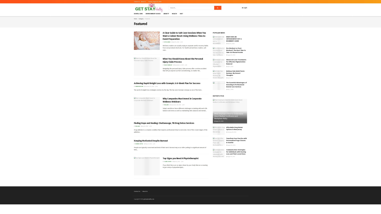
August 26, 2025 (231, 55)
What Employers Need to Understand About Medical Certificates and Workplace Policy (228, 116)
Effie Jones (167, 42)
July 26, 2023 (145, 126)
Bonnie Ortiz (139, 144)
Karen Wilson (139, 86)
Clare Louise (167, 161)
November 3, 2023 (179, 65)
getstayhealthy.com (149, 199)
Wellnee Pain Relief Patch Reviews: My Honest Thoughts (235, 73)
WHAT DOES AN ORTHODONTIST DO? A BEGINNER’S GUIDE (234, 39)
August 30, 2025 (219, 121)
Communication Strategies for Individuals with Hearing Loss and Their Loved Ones (236, 152)
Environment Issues (153, 14)
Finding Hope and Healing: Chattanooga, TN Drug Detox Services (164, 123)
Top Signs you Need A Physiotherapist (180, 158)
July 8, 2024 (230, 78)
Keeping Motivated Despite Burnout (151, 140)
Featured (147, 19)
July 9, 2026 (230, 66)
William (166, 105)
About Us (143, 1)
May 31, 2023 (148, 144)
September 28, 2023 (175, 105)
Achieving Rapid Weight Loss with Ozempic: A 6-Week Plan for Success (167, 83)
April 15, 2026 (175, 42)
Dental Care (138, 14)
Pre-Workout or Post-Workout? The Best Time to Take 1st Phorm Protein (236, 50)
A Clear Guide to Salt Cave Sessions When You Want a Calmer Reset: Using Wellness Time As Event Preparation (184, 36)
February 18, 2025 (231, 132)
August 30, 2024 (231, 145)
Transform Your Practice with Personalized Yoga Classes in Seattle (236, 140)
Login (245, 8)
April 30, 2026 (230, 43)
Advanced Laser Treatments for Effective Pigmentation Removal (236, 62)
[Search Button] (217, 8)
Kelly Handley (168, 65)
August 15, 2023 (231, 156)
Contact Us (137, 1)
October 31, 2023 (149, 86)
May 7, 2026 (230, 89)
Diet (181, 14)
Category (141, 19)
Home (135, 19)
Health (174, 14)
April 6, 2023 (176, 161)
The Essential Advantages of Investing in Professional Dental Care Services (236, 85)
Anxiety (166, 14)
